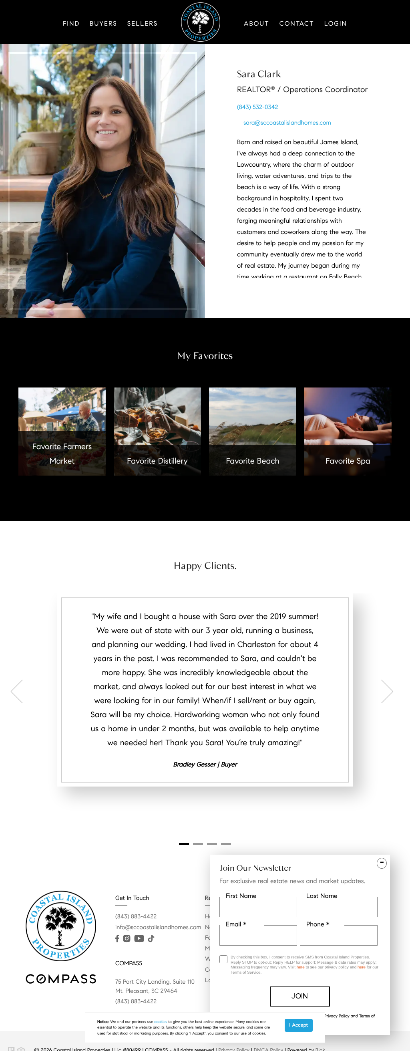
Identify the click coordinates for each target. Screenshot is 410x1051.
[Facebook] (117, 938)
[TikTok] (151, 938)
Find (71, 24)
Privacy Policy (336, 1016)
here (301, 967)
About (256, 24)
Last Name (322, 896)
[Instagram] (126, 938)
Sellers (142, 24)
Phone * (318, 924)
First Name (241, 896)
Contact (296, 24)
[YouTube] (139, 938)
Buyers (103, 24)
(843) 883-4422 (136, 916)
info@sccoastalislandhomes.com (158, 927)
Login (335, 24)
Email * (236, 924)
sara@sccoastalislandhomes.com (287, 123)
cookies (160, 1021)
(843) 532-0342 (257, 107)
